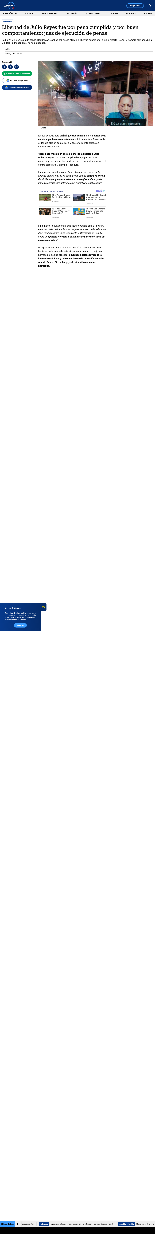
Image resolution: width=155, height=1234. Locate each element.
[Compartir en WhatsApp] (16, 66)
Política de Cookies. (18, 620)
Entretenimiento (50, 13)
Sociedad (148, 13)
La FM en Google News (19, 80)
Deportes (131, 13)
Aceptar (20, 625)
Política (29, 13)
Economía (72, 13)
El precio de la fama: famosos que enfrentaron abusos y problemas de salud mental (56, 1224)
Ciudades (113, 13)
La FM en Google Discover (19, 87)
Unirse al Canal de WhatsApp (19, 74)
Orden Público (9, 13)
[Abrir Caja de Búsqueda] (150, 5)
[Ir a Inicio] (9, 5)
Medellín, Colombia (100, 1224)
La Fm (7, 49)
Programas (135, 5)
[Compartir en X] (10, 66)
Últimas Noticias (7, 1224)
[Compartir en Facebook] (4, 66)
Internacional (93, 13)
